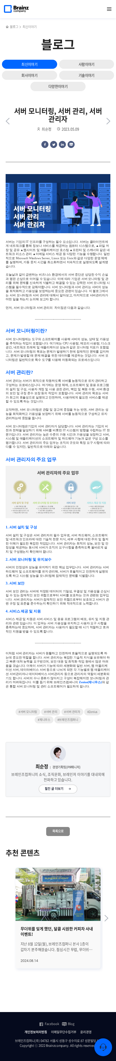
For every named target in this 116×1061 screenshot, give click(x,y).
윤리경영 (86, 1032)
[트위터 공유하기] (53, 144)
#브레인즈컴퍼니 (68, 719)
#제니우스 (44, 719)
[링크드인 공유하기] (62, 144)
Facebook (52, 1024)
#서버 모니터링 (28, 712)
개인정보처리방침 (35, 1032)
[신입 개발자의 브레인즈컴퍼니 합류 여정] (8, 121)
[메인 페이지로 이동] (7, 27)
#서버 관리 (50, 712)
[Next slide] (106, 918)
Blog (71, 1024)
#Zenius (92, 712)
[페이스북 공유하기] (44, 144)
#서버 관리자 (72, 712)
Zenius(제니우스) (90, 682)
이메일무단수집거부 (63, 1032)
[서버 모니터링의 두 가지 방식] (108, 121)
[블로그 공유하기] (71, 144)
